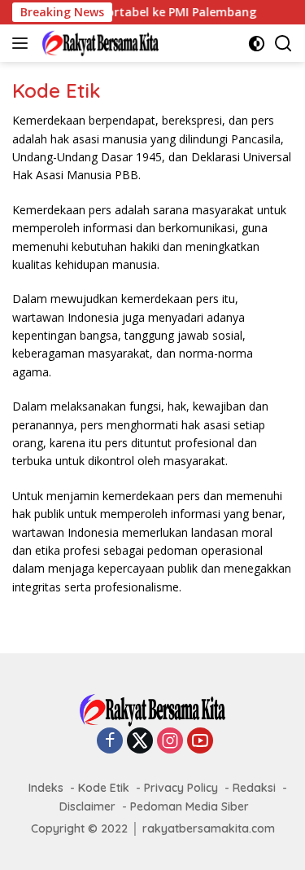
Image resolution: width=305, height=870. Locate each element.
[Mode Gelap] (256, 43)
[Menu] (23, 43)
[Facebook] (110, 741)
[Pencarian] (283, 43)
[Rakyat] (98, 43)
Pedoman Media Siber (189, 806)
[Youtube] (200, 741)
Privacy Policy (181, 787)
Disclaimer (87, 806)
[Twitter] (140, 741)
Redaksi (254, 787)
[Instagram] (170, 741)
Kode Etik (103, 787)
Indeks (45, 787)
